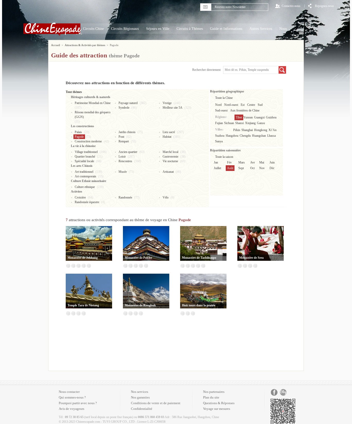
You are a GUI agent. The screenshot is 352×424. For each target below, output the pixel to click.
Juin (272, 162)
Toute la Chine (224, 98)
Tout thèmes (74, 92)
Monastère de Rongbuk (140, 305)
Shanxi (239, 123)
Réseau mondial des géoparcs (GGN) (93, 114)
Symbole (124, 107)
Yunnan (248, 117)
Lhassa (271, 135)
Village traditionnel (86, 152)
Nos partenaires (213, 392)
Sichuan (229, 123)
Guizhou (271, 117)
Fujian (219, 123)
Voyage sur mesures (216, 409)
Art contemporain (85, 176)
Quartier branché (85, 156)
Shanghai (247, 130)
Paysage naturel (128, 103)
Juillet (217, 168)
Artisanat (168, 172)
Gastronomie (170, 156)
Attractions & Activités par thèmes (85, 45)
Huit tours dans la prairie (198, 305)
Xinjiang (250, 123)
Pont (121, 137)
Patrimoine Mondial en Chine (93, 103)
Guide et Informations (226, 29)
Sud (260, 105)
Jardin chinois (127, 132)
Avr (252, 162)
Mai (261, 162)
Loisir (122, 156)
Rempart (124, 141)
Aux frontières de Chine (244, 110)
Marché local (170, 152)
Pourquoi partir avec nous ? (78, 403)
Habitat (167, 137)
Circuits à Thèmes (190, 29)
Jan (216, 162)
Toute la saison (224, 157)
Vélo (166, 197)
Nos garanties (140, 397)
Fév (229, 162)
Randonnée (125, 197)
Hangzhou (232, 135)
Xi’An (272, 130)
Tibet (239, 117)
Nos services (139, 392)
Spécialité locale (84, 161)
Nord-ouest (231, 105)
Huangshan (259, 135)
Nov (262, 168)
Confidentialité (141, 409)
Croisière (80, 197)
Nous (283, 29)
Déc (272, 168)
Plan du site (211, 397)
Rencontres (125, 161)
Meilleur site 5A (172, 107)
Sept (241, 168)
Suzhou (219, 135)
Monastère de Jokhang (83, 257)
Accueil (55, 45)
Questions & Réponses (218, 403)
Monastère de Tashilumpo (199, 257)
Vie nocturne (170, 161)
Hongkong (260, 130)
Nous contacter (69, 392)
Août (230, 168)
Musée (123, 172)
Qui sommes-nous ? (72, 397)
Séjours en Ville (157, 29)
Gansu (261, 123)
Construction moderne (88, 141)
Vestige (167, 103)
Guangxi (259, 117)
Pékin (236, 130)
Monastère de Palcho (138, 257)
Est (243, 105)
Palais (78, 132)
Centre (251, 105)
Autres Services (260, 29)
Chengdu (245, 135)
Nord (218, 105)
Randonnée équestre (87, 202)
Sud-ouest (221, 110)
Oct (252, 168)
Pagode (79, 137)
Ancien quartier (128, 152)
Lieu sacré (169, 132)
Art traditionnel (84, 172)
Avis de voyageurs (71, 409)
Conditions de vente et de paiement (155, 403)
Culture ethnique (85, 187)
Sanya (219, 141)
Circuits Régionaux (125, 29)
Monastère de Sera (251, 257)
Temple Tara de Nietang (83, 305)
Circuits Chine (93, 29)
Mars (241, 162)
